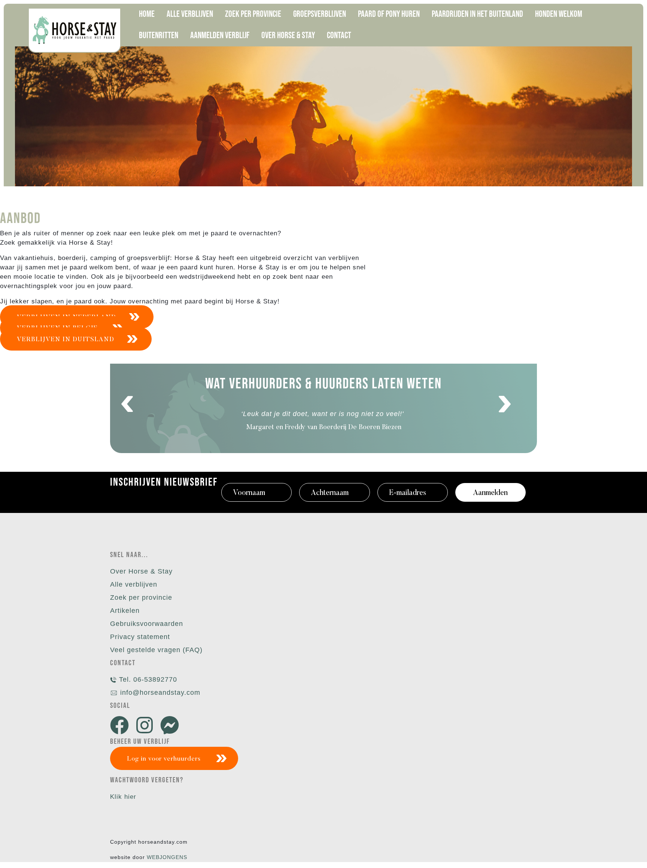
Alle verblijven (133, 584)
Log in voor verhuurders (164, 759)
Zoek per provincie (141, 597)
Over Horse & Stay (141, 571)
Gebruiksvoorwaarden (146, 623)
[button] (127, 404)
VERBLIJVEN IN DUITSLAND (65, 340)
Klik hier (123, 796)
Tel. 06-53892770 (147, 679)
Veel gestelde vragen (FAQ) (156, 650)
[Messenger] (171, 725)
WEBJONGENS (167, 857)
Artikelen (125, 610)
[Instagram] (146, 725)
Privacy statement (140, 637)
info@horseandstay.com (160, 692)
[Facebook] (121, 725)
